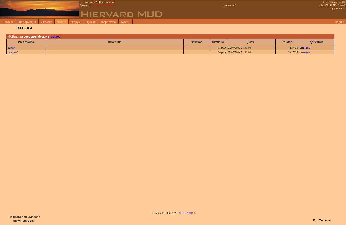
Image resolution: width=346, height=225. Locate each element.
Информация (27, 22)
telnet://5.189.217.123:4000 (332, 5)
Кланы (125, 22)
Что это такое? (88, 2)
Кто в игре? (229, 5)
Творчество (108, 22)
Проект (90, 22)
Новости (8, 22)
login (339, 22)
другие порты (338, 8)
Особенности (106, 2)
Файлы (61, 22)
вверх (55, 36)
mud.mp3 (13, 52)
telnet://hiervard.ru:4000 (334, 2)
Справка (46, 22)
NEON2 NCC (187, 213)
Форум (75, 22)
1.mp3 (11, 47)
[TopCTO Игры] (172, 221)
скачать (305, 47)
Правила (85, 5)
